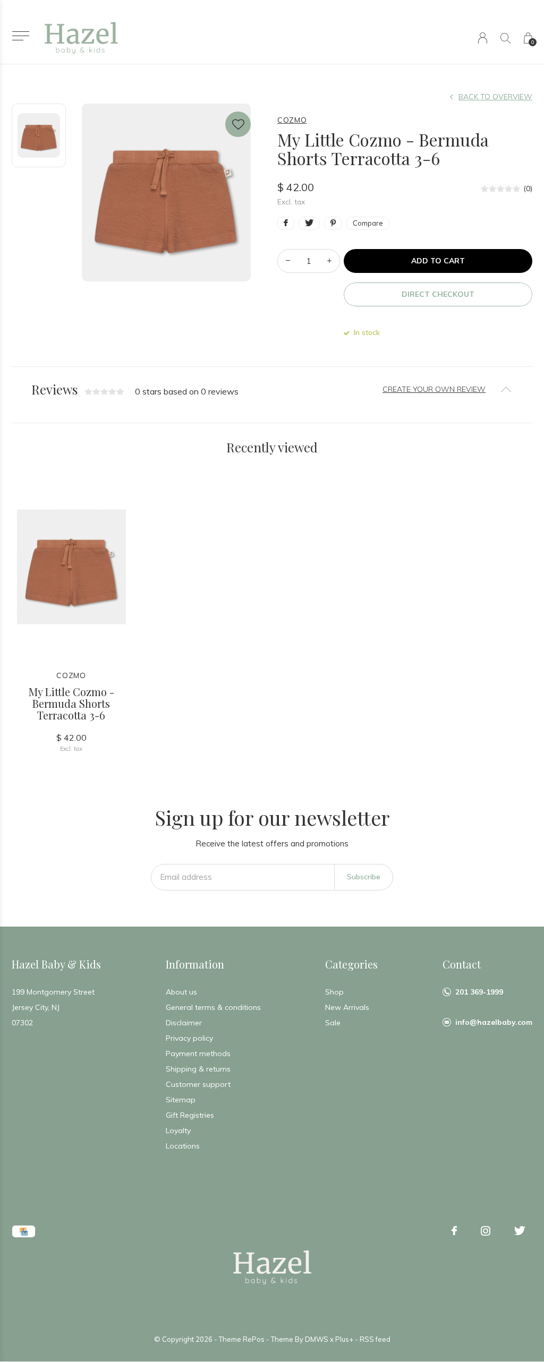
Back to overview (495, 96)
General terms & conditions (213, 1007)
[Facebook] (454, 1231)
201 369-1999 (479, 992)
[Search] (505, 38)
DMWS (316, 1339)
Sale (333, 1022)
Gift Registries (190, 1115)
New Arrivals (347, 1007)
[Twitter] (519, 1231)
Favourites (238, 124)
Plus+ (344, 1339)
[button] (20, 36)
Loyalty (178, 1130)
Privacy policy (189, 1038)
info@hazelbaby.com (493, 1022)
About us (181, 992)
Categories (351, 964)
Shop (334, 992)
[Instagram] (485, 1231)
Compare (368, 223)
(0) (527, 188)
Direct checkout (438, 294)
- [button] (288, 261)
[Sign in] (482, 38)
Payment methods (198, 1053)
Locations (183, 1146)
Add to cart (438, 260)
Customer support (198, 1084)
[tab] (272, 389)
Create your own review (434, 389)
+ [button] (329, 261)
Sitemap (181, 1099)
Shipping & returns (198, 1069)
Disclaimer (184, 1022)
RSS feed (375, 1339)
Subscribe (363, 876)
